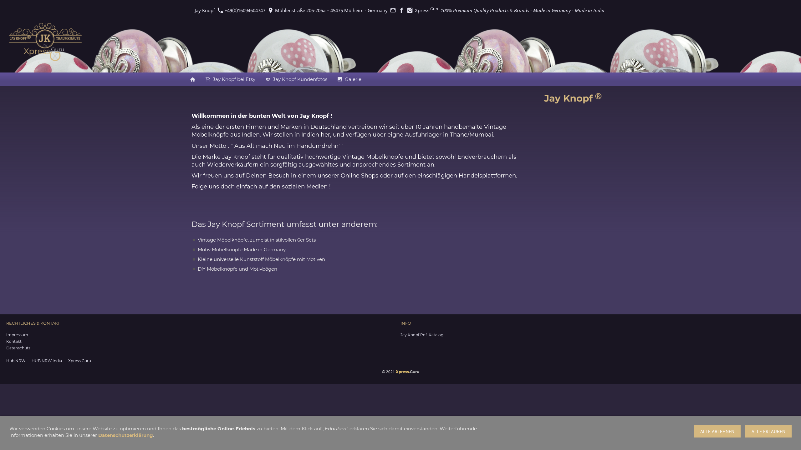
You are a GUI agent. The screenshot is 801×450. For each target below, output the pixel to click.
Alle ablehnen (717, 431)
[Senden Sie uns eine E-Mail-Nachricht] (393, 10)
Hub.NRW (15, 360)
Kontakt (14, 341)
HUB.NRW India (47, 360)
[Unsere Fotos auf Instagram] (409, 10)
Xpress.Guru (79, 360)
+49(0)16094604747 (244, 10)
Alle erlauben (768, 431)
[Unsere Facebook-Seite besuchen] (401, 10)
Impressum (17, 334)
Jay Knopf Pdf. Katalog (421, 334)
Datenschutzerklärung (125, 435)
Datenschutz (18, 348)
